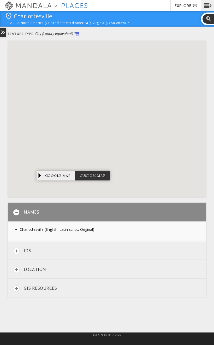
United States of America (68, 23)
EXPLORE (183, 6)
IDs (27, 250)
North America (32, 23)
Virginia (98, 23)
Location (35, 269)
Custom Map (92, 175)
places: (13, 23)
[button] (207, 5)
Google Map (58, 175)
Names (31, 212)
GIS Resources (40, 288)
